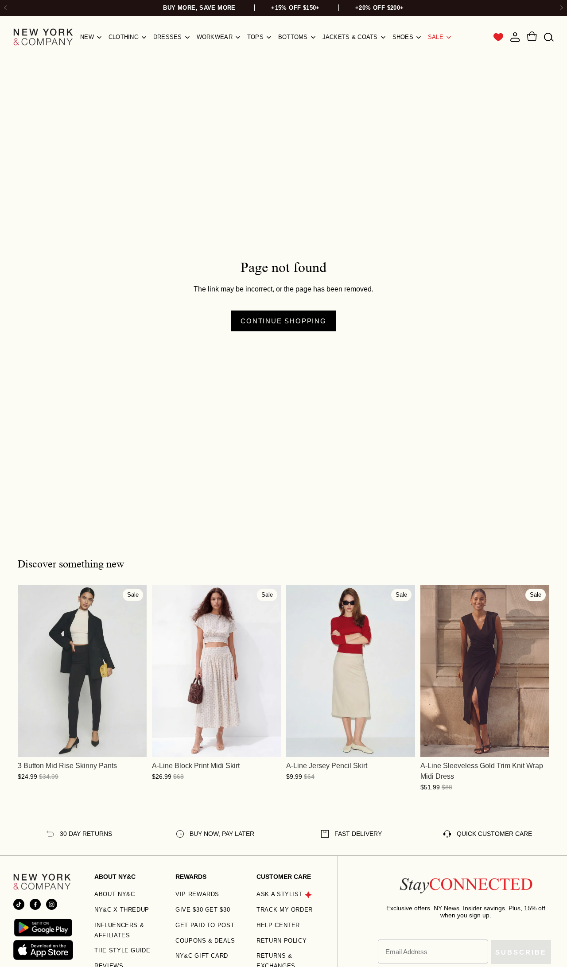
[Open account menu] (515, 37)
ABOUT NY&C (114, 894)
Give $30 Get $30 (202, 909)
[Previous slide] (31, 671)
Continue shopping (283, 321)
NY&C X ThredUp (121, 909)
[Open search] (549, 37)
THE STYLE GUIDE (122, 950)
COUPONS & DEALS (205, 940)
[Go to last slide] (6, 8)
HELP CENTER (278, 925)
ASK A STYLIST (279, 894)
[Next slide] (561, 8)
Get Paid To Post (204, 925)
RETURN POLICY (281, 940)
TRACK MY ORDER (284, 909)
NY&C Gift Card (201, 955)
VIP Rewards (197, 894)
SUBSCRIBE (521, 952)
